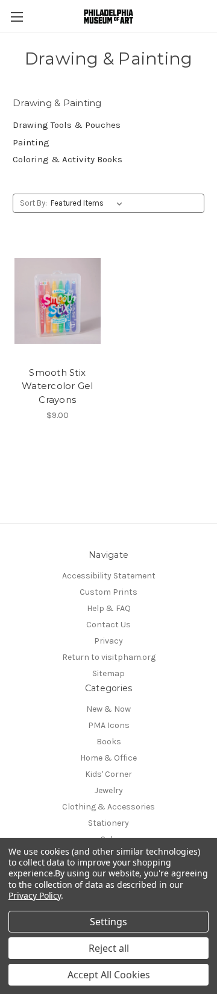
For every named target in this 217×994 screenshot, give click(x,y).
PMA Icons (109, 725)
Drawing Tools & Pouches (67, 124)
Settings (108, 921)
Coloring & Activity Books (67, 159)
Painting (31, 142)
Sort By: (33, 202)
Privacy (108, 641)
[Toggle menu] (16, 16)
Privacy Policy (34, 895)
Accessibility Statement (109, 576)
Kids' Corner (108, 774)
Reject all (109, 948)
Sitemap (108, 673)
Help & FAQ (109, 608)
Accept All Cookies (109, 974)
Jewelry (109, 790)
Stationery (108, 823)
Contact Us (108, 624)
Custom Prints (108, 592)
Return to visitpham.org (109, 657)
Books (108, 741)
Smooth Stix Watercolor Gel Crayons (57, 386)
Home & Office (108, 758)
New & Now (108, 709)
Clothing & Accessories (108, 807)
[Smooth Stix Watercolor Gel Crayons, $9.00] (57, 301)
